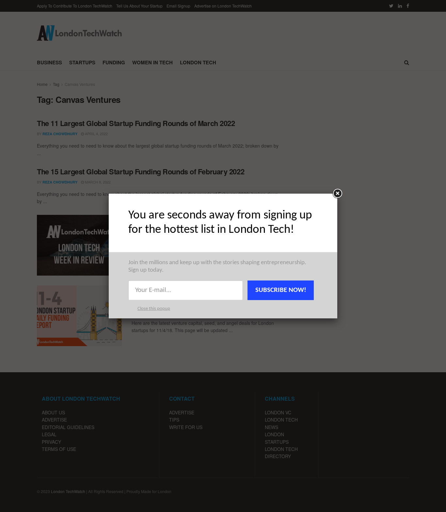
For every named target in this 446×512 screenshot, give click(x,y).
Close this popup (153, 308)
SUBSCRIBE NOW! (280, 290)
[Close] (337, 194)
